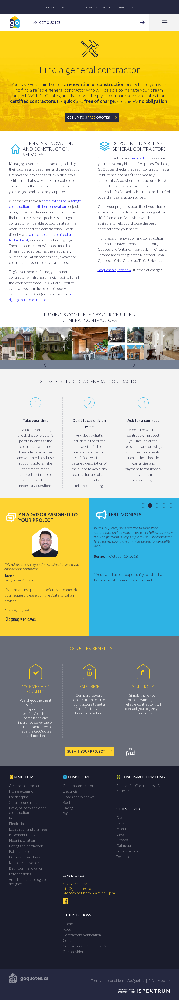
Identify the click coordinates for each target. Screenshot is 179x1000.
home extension (54, 201)
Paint (67, 813)
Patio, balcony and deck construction (27, 810)
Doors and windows (24, 857)
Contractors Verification (77, 7)
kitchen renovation (51, 206)
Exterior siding (20, 874)
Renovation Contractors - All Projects (138, 787)
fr (131, 7)
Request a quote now (114, 269)
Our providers (74, 951)
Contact (120, 7)
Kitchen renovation (24, 862)
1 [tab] (144, 506)
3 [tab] (158, 506)
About (105, 7)
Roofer (14, 818)
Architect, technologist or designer (29, 881)
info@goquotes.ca (77, 888)
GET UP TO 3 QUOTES (88, 117)
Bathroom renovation (26, 868)
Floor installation (22, 840)
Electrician (17, 823)
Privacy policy (159, 980)
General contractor (24, 785)
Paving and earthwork (26, 846)
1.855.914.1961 (75, 884)
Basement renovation (26, 834)
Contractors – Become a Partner (89, 946)
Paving (68, 808)
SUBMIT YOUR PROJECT (86, 751)
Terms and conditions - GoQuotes (117, 980)
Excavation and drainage (28, 829)
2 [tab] (151, 506)
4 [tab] (165, 506)
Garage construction (25, 802)
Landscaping (18, 796)
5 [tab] (172, 506)
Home (50, 7)
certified (137, 158)
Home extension (22, 791)
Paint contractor (22, 851)
